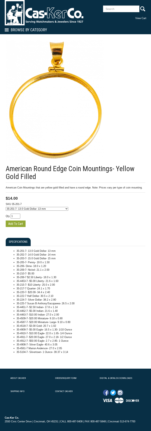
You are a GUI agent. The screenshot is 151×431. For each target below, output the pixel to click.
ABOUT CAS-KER (18, 378)
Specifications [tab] (18, 242)
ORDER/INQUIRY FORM (65, 378)
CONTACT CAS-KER (64, 391)
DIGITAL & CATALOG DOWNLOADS (116, 378)
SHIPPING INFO (17, 391)
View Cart (140, 18)
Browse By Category (29, 30)
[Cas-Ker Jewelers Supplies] (44, 12)
